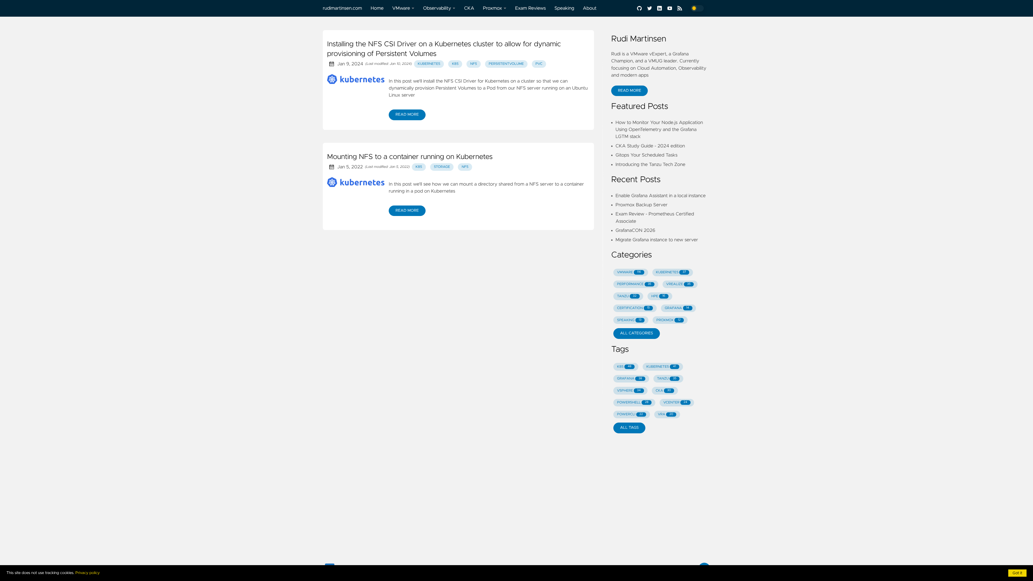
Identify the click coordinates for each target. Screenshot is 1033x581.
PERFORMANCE (634, 284)
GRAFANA (677, 308)
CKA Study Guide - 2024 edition (650, 146)
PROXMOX (668, 320)
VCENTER (675, 402)
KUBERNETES (671, 272)
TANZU (626, 296)
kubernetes (429, 64)
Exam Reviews (530, 8)
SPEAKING (629, 320)
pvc (539, 64)
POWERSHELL (633, 402)
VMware (401, 8)
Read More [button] (629, 91)
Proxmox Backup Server (641, 205)
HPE (658, 296)
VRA (665, 414)
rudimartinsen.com (342, 8)
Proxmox (492, 8)
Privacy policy (87, 573)
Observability (437, 8)
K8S (624, 367)
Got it (1017, 573)
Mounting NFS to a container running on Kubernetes (410, 157)
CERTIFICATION (633, 308)
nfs (473, 64)
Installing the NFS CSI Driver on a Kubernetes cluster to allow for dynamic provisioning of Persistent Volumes (444, 49)
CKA (469, 8)
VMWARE (629, 272)
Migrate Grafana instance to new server (656, 240)
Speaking (564, 8)
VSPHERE (629, 390)
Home (377, 8)
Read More (407, 114)
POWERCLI (630, 414)
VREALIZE (678, 284)
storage (442, 167)
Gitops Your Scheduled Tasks (646, 155)
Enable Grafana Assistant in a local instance (660, 195)
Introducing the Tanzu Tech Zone (650, 164)
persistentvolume (506, 64)
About (590, 8)
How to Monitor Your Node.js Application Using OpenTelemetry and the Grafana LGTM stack (659, 129)
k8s (455, 64)
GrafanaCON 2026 (635, 230)
